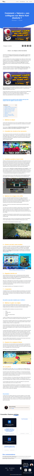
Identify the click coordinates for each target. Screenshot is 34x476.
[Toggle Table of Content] (16, 105)
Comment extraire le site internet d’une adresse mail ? (9, 447)
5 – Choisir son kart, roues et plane (8, 110)
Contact (30, 1)
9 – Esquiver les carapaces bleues (8, 115)
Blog (27, 1)
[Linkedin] (21, 468)
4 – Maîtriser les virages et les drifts (9, 109)
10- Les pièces (5, 116)
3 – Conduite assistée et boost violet (9, 108)
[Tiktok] (30, 470)
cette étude (15, 368)
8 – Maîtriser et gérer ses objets (8, 114)
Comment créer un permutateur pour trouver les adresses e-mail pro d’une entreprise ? (9, 430)
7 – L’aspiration (5, 113)
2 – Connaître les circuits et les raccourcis (10, 107)
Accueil (17, 1)
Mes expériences (22, 1)
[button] (23, 46)
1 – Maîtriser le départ (6, 106)
